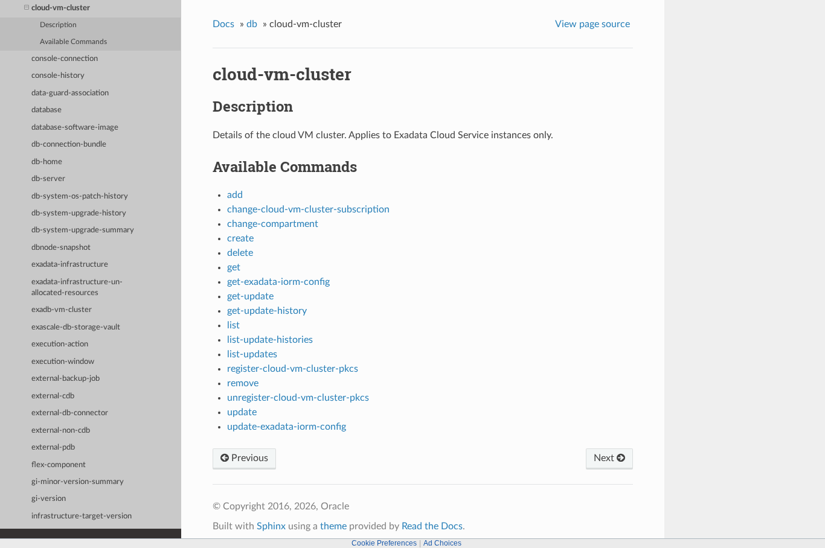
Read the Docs (432, 526)
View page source (592, 24)
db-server (48, 179)
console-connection (64, 59)
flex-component (58, 465)
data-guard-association (70, 93)
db (251, 24)
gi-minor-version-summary (77, 482)
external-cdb (52, 396)
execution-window (62, 362)
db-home (46, 162)
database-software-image (74, 128)
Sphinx (271, 526)
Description (58, 25)
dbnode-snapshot (61, 248)
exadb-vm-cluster (61, 310)
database (46, 110)
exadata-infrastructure (69, 265)
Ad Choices (442, 543)
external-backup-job (65, 379)
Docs (223, 24)
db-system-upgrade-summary (82, 230)
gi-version (48, 499)
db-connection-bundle (68, 144)
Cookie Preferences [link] (384, 543)
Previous (248, 458)
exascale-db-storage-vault (75, 327)
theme (333, 526)
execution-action (59, 344)
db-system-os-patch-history (79, 196)
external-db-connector (69, 413)
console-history (58, 76)
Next (605, 458)
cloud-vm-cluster (60, 8)
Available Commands (73, 42)
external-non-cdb (60, 431)
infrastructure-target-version (81, 516)
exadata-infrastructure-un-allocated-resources (77, 287)
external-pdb (53, 447)
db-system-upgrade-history (78, 213)
